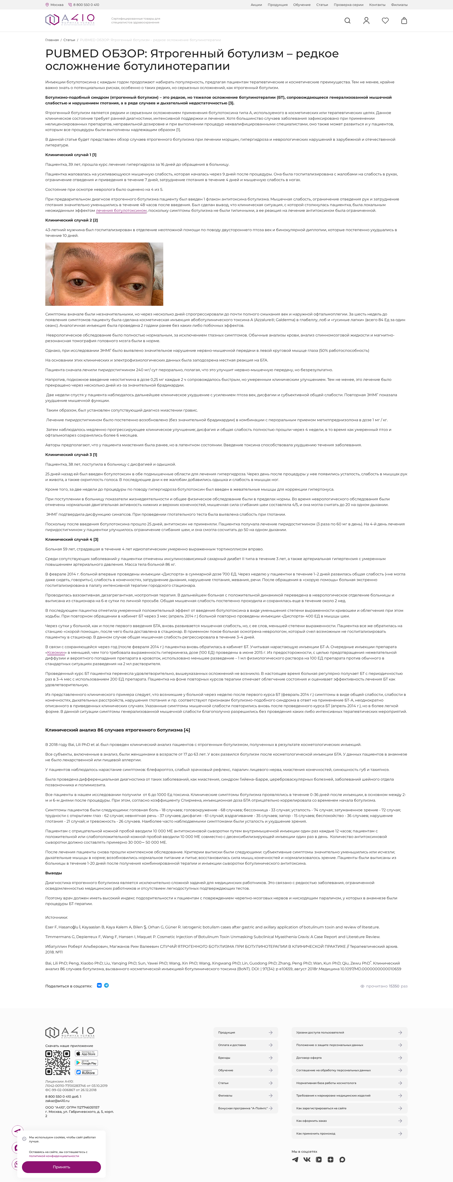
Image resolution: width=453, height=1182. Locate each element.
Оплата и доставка (232, 1045)
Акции (256, 5)
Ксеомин (56, 652)
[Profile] (366, 20)
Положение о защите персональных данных (329, 1045)
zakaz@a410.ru (57, 1101)
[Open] (281, 569)
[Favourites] (385, 20)
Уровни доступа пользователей (320, 1032)
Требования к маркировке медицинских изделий (333, 1095)
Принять (61, 1167)
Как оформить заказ (311, 1120)
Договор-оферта (309, 1057)
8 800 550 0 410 (86, 5)
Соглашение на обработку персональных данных (333, 1070)
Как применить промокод (315, 1133)
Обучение (302, 5)
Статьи (322, 5)
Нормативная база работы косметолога (326, 1083)
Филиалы (399, 5)
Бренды (224, 1057)
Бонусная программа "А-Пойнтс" (243, 1108)
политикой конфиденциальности (54, 1156)
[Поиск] (347, 20)
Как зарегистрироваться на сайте (321, 1108)
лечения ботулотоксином (121, 210)
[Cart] (404, 20)
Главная (52, 40)
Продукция (278, 5)
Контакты (377, 5)
